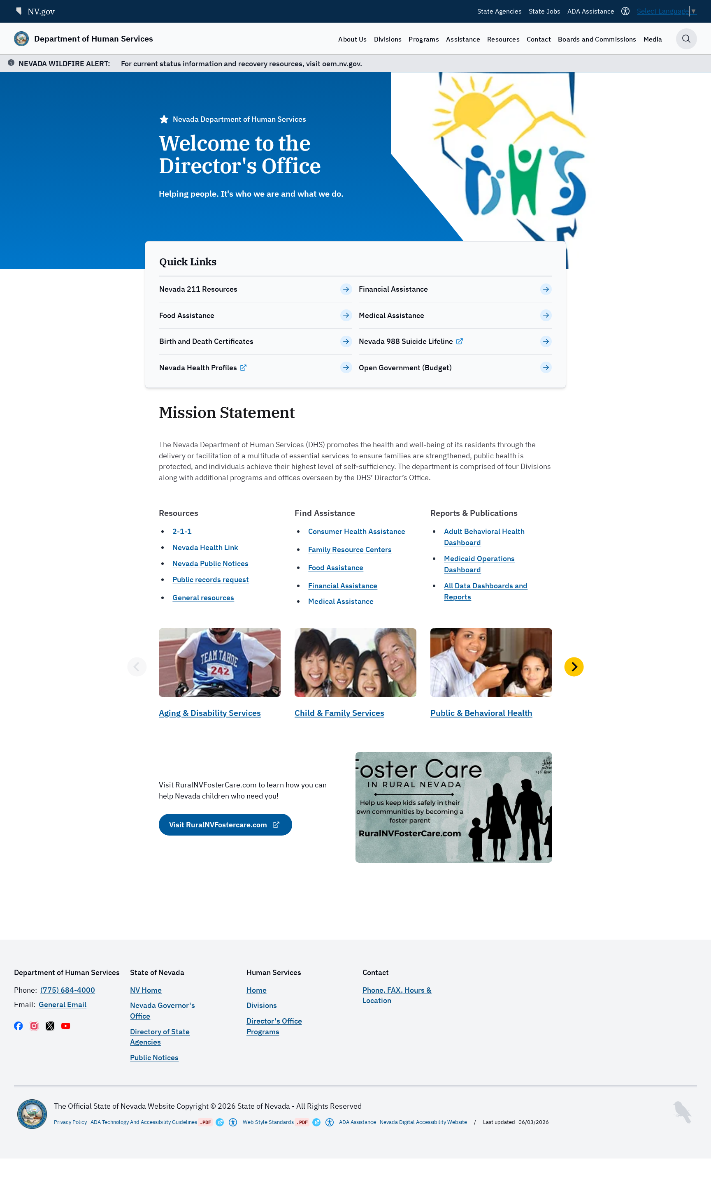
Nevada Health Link (205, 547)
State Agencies (499, 11)
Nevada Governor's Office (162, 1010)
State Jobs (544, 11)
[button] (136, 666)
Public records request (210, 579)
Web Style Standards (268, 1122)
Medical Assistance (341, 601)
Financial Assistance (342, 585)
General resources (203, 597)
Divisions (388, 39)
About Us (352, 39)
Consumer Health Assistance (356, 531)
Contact (539, 39)
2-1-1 (182, 531)
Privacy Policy (70, 1122)
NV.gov (41, 11)
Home (256, 990)
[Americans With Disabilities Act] (233, 1122)
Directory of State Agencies (160, 1037)
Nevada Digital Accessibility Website (423, 1122)
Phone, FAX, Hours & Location (397, 995)
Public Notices (154, 1057)
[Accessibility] (625, 11)
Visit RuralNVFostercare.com (218, 824)
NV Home (146, 990)
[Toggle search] (686, 38)
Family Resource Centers (350, 549)
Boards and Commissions (597, 39)
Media (653, 39)
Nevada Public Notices (210, 563)
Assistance (463, 39)
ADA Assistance (590, 11)
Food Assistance (335, 567)
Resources (503, 39)
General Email (62, 1004)
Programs (424, 39)
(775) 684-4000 (67, 990)
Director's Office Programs (274, 1026)
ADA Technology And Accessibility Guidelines (144, 1122)
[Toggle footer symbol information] (682, 1112)
